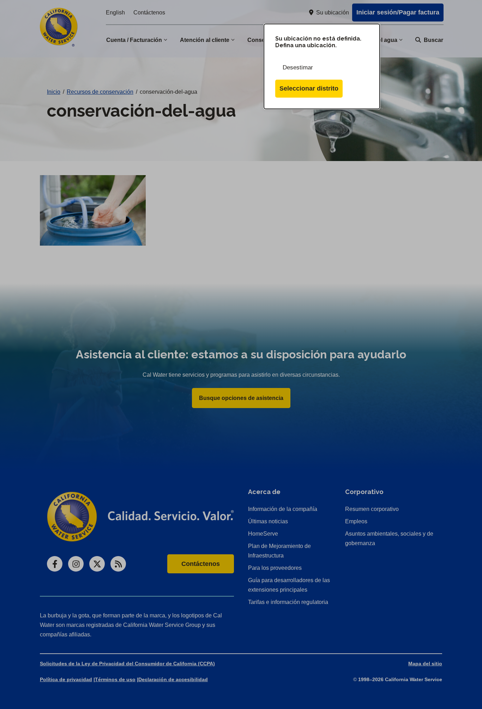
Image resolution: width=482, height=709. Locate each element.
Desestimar (298, 67)
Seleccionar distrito (308, 88)
